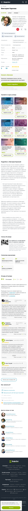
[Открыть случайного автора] (25, 29)
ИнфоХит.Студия (5, 474)
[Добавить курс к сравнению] (12, 102)
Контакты (17, 484)
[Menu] (2, 2)
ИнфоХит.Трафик (14, 474)
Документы (23, 484)
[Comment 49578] (25, 323)
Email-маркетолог (17, 45)
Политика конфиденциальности (11, 486)
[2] (14, 66)
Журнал (20, 467)
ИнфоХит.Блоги (14, 476)
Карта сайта (21, 486)
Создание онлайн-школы (18, 40)
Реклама (19, 472)
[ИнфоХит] (7, 2)
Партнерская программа (17, 479)
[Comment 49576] (22, 363)
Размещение (14, 472)
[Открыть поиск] (23, 2)
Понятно (11, 507)
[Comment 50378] (25, 301)
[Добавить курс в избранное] (12, 99)
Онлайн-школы (9, 467)
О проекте (12, 484)
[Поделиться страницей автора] (21, 29)
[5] (18, 66)
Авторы (23, 465)
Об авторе (3, 12)
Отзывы (17, 13)
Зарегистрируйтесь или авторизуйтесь (12, 402)
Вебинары (15, 467)
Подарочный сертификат (14, 469)
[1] (12, 66)
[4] (17, 66)
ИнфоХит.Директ (22, 474)
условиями (12, 296)
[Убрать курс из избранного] (17, 29)
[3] (15, 66)
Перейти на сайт (7, 112)
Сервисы (24, 472)
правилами (12, 292)
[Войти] (26, 2)
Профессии (18, 465)
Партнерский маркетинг (18, 42)
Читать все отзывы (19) (9, 379)
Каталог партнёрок (14, 481)
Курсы (10, 13)
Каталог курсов (11, 465)
